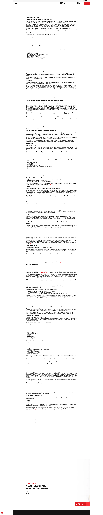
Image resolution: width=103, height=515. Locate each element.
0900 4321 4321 (79, 504)
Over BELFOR (70, 3)
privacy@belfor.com (44, 272)
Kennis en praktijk (78, 3)
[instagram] (26, 493)
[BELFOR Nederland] (18, 3)
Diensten (45, 3)
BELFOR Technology (62, 3)
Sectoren (53, 3)
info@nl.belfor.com (42, 114)
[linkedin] (28, 493)
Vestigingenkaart (69, 0)
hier (50, 184)
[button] (85, 1)
